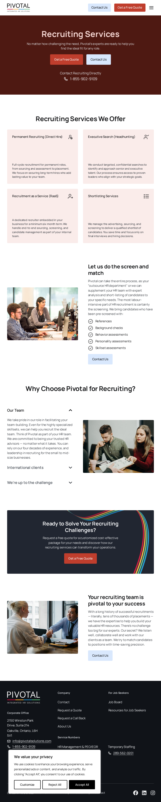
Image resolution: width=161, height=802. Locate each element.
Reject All (54, 785)
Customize (27, 785)
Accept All (82, 785)
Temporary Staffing (121, 747)
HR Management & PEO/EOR (78, 747)
